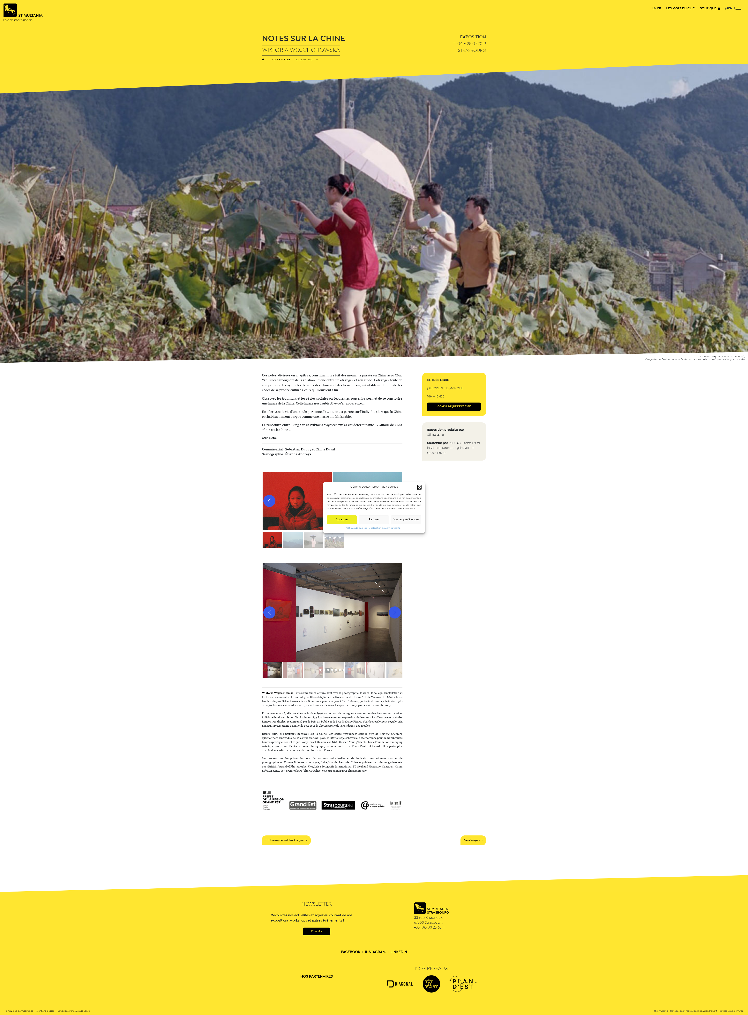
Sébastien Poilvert (707, 1011)
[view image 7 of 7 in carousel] (344, 670)
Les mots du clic (680, 9)
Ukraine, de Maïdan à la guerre (287, 840)
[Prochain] (395, 612)
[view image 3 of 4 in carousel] (334, 537)
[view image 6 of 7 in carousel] (340, 670)
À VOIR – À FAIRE (280, 59)
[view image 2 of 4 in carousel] (330, 537)
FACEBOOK (350, 952)
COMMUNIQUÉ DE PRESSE (454, 406)
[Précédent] (269, 501)
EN (654, 8)
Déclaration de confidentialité (384, 528)
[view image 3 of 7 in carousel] (328, 670)
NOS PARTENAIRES (316, 976)
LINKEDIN (399, 952)
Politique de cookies (356, 528)
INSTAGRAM (375, 952)
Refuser (374, 520)
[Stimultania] (23, 12)
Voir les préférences (406, 520)
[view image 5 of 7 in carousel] (336, 670)
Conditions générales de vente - (74, 1011)
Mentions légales (45, 1011)
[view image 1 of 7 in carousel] (320, 670)
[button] (419, 487)
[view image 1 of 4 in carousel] (325, 537)
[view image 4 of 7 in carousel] (332, 670)
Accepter (342, 520)
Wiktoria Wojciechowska (277, 693)
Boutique (708, 9)
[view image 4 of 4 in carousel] (340, 537)
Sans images (472, 840)
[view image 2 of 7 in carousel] (324, 670)
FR (659, 8)
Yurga (740, 1011)
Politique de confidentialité (19, 1011)
